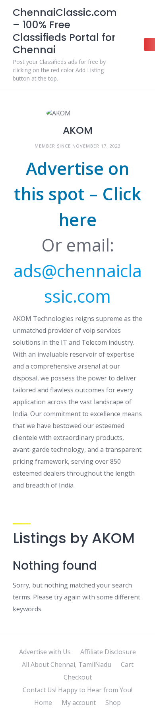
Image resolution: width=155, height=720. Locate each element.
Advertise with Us (45, 651)
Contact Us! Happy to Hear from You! (77, 689)
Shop (113, 702)
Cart (127, 664)
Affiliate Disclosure (108, 651)
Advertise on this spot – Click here (77, 194)
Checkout (78, 677)
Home (43, 702)
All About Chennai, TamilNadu (66, 664)
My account (79, 702)
